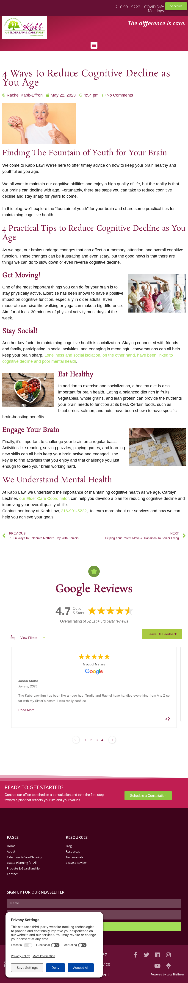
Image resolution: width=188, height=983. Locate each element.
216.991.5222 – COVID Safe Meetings (140, 8)
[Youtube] (157, 966)
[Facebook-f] (135, 955)
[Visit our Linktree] (168, 966)
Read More (26, 710)
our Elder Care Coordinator (44, 498)
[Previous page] (75, 739)
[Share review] (167, 720)
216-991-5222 (74, 511)
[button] (94, 45)
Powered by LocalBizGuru (167, 974)
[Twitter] (146, 955)
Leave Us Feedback (162, 634)
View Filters (28, 638)
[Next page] (112, 739)
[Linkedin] (157, 955)
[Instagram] (168, 955)
